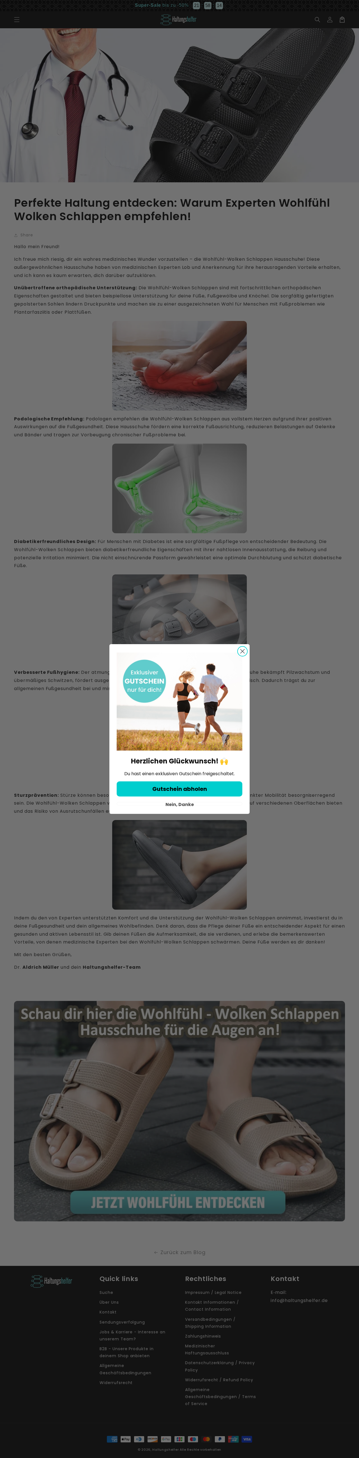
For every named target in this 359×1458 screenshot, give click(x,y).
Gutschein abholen (179, 789)
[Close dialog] (242, 651)
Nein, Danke (179, 803)
